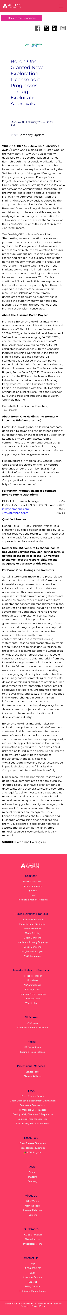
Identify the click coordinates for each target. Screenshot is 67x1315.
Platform (32, 1176)
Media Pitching (32, 933)
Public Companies (32, 881)
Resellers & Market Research (33, 899)
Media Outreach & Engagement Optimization (33, 1100)
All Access (32, 1023)
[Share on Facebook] (37, 28)
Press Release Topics (32, 1096)
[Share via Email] (63, 28)
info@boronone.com (15, 508)
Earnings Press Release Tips (32, 1119)
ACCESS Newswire (32, 1234)
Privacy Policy (38, 1306)
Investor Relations (32, 1210)
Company (33, 1181)
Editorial (32, 1282)
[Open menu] (61, 6)
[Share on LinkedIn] (54, 28)
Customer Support (32, 1277)
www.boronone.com (15, 512)
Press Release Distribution (32, 924)
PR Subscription (32, 1047)
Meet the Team (32, 1205)
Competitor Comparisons (32, 1105)
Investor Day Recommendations (32, 1123)
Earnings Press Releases (33, 994)
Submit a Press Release (32, 1052)
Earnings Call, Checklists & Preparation (33, 1114)
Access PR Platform (32, 919)
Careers (32, 1215)
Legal (32, 895)
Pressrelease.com (32, 1243)
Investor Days (33, 998)
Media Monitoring (32, 937)
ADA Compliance (32, 985)
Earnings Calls (32, 989)
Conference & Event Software (32, 1027)
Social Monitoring (32, 947)
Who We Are (32, 1201)
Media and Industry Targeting (33, 942)
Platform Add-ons (32, 1076)
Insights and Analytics (32, 951)
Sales (32, 1272)
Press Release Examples (32, 1148)
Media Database (32, 928)
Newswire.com (32, 1239)
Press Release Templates (33, 1143)
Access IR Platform (32, 975)
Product (33, 1172)
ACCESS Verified (32, 956)
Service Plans (33, 1071)
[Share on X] (46, 28)
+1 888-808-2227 (32, 1268)
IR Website (32, 980)
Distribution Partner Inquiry (32, 1291)
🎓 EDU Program (32, 1152)
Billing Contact (32, 1286)
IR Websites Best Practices (32, 1109)
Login (32, 1263)
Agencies (32, 890)
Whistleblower (32, 1003)
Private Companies (32, 886)
